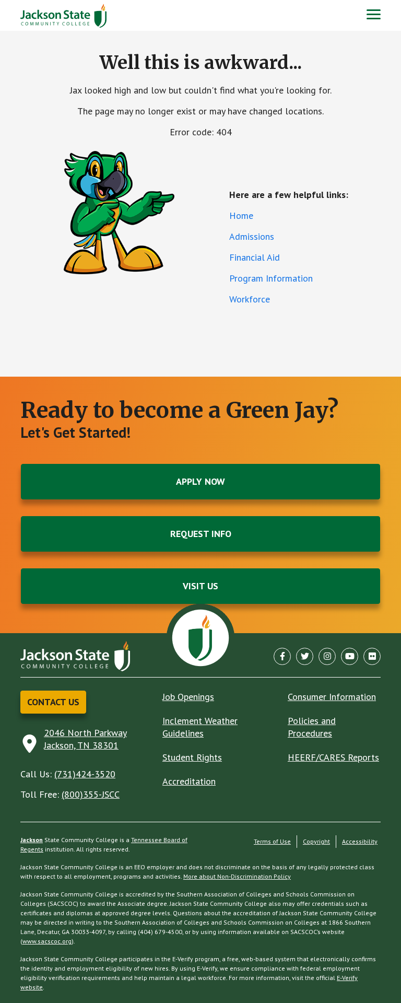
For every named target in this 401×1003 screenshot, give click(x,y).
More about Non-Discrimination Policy (237, 876)
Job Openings (188, 697)
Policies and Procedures (312, 727)
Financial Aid (254, 257)
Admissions (251, 236)
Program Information (271, 278)
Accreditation (189, 781)
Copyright (316, 841)
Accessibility (360, 841)
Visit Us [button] (200, 586)
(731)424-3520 (84, 774)
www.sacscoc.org (47, 941)
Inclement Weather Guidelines (200, 727)
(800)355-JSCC (91, 794)
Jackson (31, 840)
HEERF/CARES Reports (333, 757)
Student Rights (192, 757)
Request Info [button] (200, 534)
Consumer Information (332, 697)
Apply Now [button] (200, 481)
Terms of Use (272, 841)
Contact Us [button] (53, 702)
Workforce (249, 299)
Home (241, 215)
